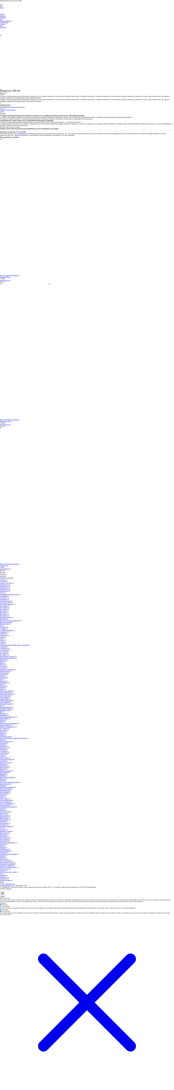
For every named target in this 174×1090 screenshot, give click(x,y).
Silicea (2, 846)
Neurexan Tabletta (5, 789)
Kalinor (2, 733)
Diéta (1, 663)
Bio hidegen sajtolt (5, 622)
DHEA (2, 661)
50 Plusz (2, 580)
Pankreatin (3, 813)
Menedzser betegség (6, 771)
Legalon (2, 754)
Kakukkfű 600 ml (5, 277)
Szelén (2, 857)
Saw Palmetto (4, 839)
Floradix (2, 687)
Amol (1, 593)
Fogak (2, 689)
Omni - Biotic (4, 798)
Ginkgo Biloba (4, 699)
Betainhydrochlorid (5, 617)
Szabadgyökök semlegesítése (8, 854)
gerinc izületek (4, 697)
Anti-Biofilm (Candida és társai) (9, 594)
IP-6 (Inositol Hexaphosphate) (8, 723)
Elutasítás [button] (2, 889)
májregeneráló (4, 767)
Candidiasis (3, 632)
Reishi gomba (4, 833)
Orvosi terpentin (4, 805)
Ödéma (2, 795)
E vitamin (3, 668)
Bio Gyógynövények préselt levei (15, 107)
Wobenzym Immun (5, 880)
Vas (1, 874)
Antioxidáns (3, 596)
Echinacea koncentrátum (7, 669)
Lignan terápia (4, 758)
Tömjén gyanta (4, 869)
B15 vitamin (3, 607)
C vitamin (3, 629)
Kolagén (2, 744)
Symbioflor (3, 852)
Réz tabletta (3, 836)
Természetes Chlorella (6, 865)
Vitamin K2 (3, 877)
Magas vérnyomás (5, 762)
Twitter (8, 110)
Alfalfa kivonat (4, 586)
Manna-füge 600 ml (5, 421)
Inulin (1, 722)
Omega (2, 797)
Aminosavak (3, 591)
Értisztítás (3, 681)
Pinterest (12, 110)
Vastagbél (3, 875)
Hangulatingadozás (5, 707)
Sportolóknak (4, 849)
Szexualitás (3, 859)
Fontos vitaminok (5, 692)
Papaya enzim (4, 815)
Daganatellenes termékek (7, 658)
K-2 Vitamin (3, 728)
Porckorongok (4, 823)
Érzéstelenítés (4, 682)
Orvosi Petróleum (5, 802)
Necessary (4, 905)
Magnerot (3, 764)
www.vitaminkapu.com (21, 133)
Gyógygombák (4, 702)
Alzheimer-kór (4, 589)
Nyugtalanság (4, 793)
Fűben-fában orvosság (6, 694)
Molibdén (3, 776)
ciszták (2, 642)
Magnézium (3, 766)
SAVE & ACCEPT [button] (5, 914)
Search (2, 7)
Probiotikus (3, 825)
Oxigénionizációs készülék (7, 807)
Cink (1, 638)
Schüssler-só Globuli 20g (7, 842)
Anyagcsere (3, 597)
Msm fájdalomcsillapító (6, 777)
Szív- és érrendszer (5, 860)
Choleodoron (4, 635)
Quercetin (3, 829)
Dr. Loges (3, 666)
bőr (1, 625)
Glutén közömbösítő (6, 700)
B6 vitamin (3, 611)
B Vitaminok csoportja (6, 604)
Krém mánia (3, 748)
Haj (1, 705)
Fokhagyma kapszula (6, 691)
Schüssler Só (3, 841)
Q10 (1, 828)
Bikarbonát (3, 619)
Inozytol (2, 720)
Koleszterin (3, 746)
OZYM (2, 808)
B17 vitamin (3, 609)
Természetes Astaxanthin (7, 864)
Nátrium (2, 785)
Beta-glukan (3, 615)
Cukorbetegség (4, 650)
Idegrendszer (3, 715)
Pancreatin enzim (5, 811)
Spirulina (2, 847)
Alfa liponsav (4, 584)
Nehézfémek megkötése (7, 787)
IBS (1, 712)
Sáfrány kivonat (4, 838)
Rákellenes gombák (5, 831)
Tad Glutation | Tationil (6, 862)
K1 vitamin (3, 730)
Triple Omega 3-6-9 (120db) (8, 872)
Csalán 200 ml (4, 565)
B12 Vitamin (3, 606)
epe (1, 679)
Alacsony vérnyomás (6, 583)
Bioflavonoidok (4, 624)
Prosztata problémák (6, 826)
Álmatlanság (3, 588)
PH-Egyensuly (4, 818)
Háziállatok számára (6, 709)
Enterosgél (3, 678)
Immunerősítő (4, 718)
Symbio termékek (5, 851)
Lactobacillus (4, 753)
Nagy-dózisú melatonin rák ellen (9, 782)
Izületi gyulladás (4, 725)
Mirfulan (2, 774)
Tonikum (2, 870)
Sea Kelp (2, 844)
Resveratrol (3, 834)
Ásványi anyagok (5, 602)
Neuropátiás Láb (5, 790)
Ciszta (2, 640)
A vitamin (3, 581)
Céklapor (2, 633)
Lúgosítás (3, 761)
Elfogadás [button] (9, 889)
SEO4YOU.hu (10, 884)
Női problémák (4, 792)
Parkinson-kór (4, 816)
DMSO (2, 664)
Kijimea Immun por (5, 741)
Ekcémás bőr (3, 673)
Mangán (2, 769)
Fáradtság (3, 686)
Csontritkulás (4, 648)
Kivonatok (3, 743)
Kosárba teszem (5, 105)
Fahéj (1, 684)
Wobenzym (3, 878)
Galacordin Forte (5, 695)
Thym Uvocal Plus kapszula (8, 867)
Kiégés (2, 740)
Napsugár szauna (5, 784)
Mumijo (2, 779)
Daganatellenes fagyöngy (7, 656)
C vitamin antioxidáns (6, 630)
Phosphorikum (4, 820)
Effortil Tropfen (4, 671)
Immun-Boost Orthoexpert (7, 717)
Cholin (2, 637)
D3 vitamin (3, 655)
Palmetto (2, 810)
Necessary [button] (3, 903)
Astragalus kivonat (5, 601)
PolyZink (2, 821)
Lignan (2, 756)
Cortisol (2, 643)
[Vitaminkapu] (1, 4)
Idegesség (3, 713)
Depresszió (3, 660)
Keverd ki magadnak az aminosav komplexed (13, 738)
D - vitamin (3, 651)
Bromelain (3, 627)
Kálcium (2, 731)
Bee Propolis (3, 614)
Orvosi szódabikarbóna (6, 803)
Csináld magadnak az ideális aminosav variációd (14, 645)
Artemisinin (3, 599)
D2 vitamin (3, 653)
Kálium (2, 735)
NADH (2, 780)
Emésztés (2, 674)
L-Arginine (3, 751)
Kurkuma (2, 749)
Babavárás (3, 612)
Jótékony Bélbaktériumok (7, 727)
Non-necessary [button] (4, 909)
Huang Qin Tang (5, 710)
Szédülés (2, 856)
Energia (2, 676)
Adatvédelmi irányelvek (7, 885)
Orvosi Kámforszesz (6, 800)
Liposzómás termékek (6, 759)
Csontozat (3, 646)
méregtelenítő (4, 772)
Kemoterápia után (5, 736)
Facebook (3, 110)
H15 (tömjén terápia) (6, 704)
